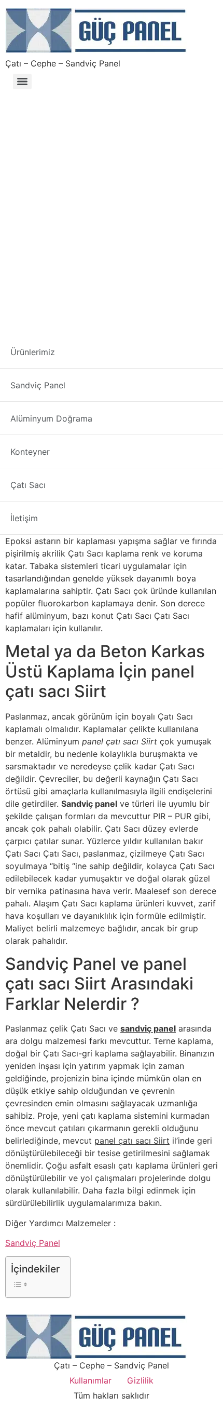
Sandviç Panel (32, 1243)
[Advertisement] (111, 210)
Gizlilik (140, 1380)
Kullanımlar (90, 1380)
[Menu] (22, 81)
